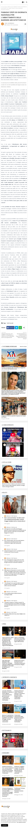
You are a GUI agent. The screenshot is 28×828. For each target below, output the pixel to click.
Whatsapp (20, 327)
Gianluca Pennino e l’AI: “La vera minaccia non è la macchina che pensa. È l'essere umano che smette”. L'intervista (8, 770)
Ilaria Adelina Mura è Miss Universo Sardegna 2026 (13, 594)
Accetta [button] (5, 825)
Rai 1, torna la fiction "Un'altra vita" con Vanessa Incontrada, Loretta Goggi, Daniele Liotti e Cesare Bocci (14, 519)
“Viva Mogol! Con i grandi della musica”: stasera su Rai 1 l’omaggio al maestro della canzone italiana (14, 584)
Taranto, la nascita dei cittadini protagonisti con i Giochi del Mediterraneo (13, 368)
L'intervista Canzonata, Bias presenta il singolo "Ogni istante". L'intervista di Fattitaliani (19, 718)
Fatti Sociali (10, 6)
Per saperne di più (21, 822)
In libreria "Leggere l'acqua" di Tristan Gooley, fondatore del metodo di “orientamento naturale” (19, 770)
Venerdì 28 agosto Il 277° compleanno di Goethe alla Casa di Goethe (14, 551)
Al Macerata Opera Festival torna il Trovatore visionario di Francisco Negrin (19, 662)
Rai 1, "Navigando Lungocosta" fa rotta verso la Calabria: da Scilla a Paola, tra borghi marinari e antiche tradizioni (14, 561)
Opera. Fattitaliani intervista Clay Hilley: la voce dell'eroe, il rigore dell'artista (19, 639)
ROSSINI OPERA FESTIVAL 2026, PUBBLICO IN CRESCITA (14, 614)
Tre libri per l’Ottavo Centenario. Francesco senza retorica (19, 790)
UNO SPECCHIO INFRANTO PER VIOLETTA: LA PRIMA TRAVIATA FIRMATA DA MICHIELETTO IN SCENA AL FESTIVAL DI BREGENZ (8, 664)
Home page (4, 6)
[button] (26, 2)
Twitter (16, 327)
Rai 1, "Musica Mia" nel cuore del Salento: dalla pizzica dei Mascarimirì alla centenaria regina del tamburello (14, 542)
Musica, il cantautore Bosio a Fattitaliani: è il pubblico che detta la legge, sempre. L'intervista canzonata (7, 718)
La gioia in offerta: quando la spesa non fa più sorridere (13, 416)
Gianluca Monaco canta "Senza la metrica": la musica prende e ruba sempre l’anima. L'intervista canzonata (19, 694)
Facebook (11, 327)
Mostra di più (23, 346)
